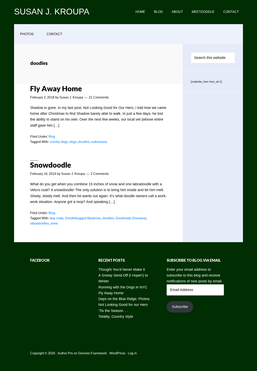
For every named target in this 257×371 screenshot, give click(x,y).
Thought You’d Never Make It (121, 269)
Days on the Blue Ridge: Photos (124, 299)
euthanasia (99, 141)
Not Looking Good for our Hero (123, 305)
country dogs (59, 141)
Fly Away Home (56, 88)
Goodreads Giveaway (130, 218)
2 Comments (100, 173)
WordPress (117, 353)
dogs (72, 141)
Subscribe (180, 307)
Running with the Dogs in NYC (122, 287)
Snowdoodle (50, 164)
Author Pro (65, 353)
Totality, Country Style (115, 317)
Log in (132, 353)
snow (54, 223)
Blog (52, 136)
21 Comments (99, 97)
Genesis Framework (92, 353)
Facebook (40, 260)
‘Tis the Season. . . (113, 311)
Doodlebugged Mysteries (83, 218)
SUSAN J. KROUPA (51, 11)
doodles (84, 141)
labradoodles (39, 223)
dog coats (56, 218)
